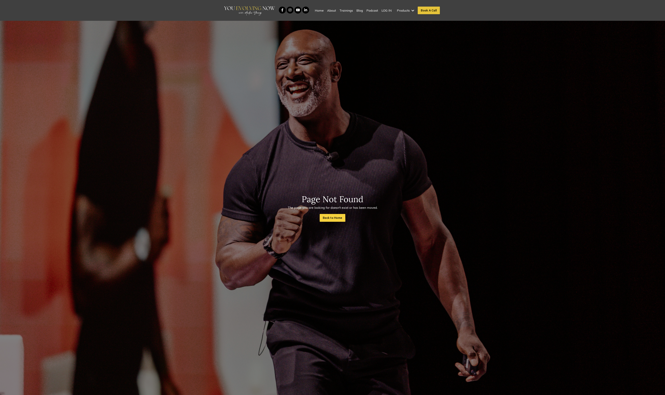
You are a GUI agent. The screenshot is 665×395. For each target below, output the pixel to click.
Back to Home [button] (332, 218)
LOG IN (387, 10)
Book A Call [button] (429, 10)
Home (319, 10)
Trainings (346, 10)
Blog (359, 10)
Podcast (372, 10)
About (331, 10)
